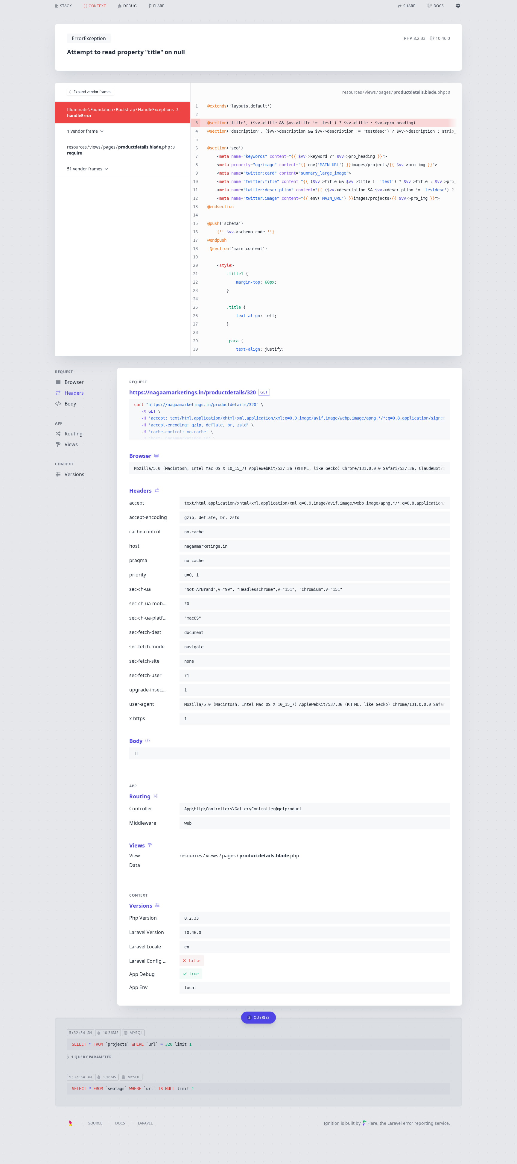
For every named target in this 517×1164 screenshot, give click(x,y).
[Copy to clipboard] (442, 404)
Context (64, 464)
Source (95, 1123)
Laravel (145, 1123)
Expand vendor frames (92, 91)
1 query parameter (91, 1057)
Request (64, 371)
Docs (120, 1123)
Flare (372, 1123)
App (59, 423)
